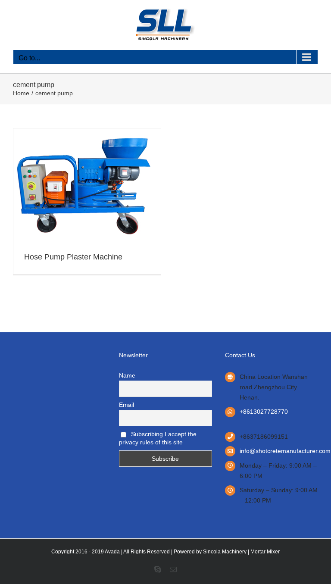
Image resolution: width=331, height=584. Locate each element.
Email (126, 404)
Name (127, 375)
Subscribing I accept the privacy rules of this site (158, 438)
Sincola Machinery (225, 552)
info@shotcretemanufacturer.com (279, 450)
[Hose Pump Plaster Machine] (82, 134)
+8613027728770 (264, 411)
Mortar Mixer (265, 552)
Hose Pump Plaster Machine (73, 257)
